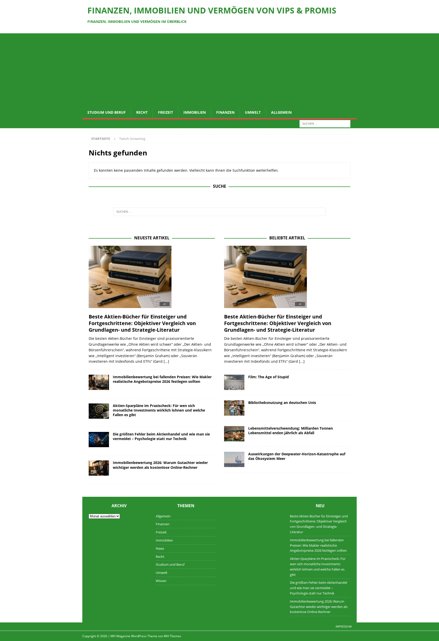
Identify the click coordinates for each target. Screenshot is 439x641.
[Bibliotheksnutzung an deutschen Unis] (234, 408)
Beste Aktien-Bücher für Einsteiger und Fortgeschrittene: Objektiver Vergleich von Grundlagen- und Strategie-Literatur (142, 323)
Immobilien (194, 112)
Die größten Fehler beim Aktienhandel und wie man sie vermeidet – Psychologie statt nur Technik (161, 436)
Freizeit (165, 112)
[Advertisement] (219, 69)
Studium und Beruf (106, 112)
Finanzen (225, 112)
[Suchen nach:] (325, 123)
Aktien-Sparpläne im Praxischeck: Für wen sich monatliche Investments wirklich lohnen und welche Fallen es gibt (159, 410)
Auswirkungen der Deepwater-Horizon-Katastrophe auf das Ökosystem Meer (296, 456)
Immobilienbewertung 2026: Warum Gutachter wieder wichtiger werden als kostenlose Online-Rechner (160, 465)
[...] (166, 361)
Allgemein (281, 112)
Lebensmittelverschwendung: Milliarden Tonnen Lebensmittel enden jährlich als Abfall (290, 430)
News (160, 548)
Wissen (161, 580)
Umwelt (253, 112)
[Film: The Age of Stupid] (234, 382)
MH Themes (172, 636)
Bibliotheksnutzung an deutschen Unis (282, 402)
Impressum (344, 626)
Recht (142, 112)
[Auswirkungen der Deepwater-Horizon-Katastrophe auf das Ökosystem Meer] (234, 459)
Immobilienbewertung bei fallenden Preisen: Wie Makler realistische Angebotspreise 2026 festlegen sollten (162, 379)
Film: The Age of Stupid (268, 376)
